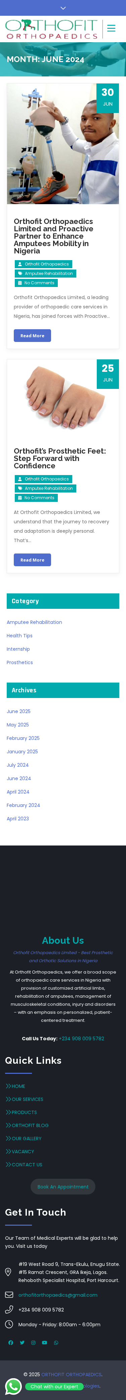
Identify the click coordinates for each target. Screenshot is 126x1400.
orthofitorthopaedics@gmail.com (57, 1295)
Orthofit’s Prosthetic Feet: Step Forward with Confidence (60, 458)
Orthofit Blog (30, 1125)
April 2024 (18, 792)
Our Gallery (27, 1138)
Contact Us (27, 1164)
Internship (18, 649)
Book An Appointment (63, 1186)
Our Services (27, 1099)
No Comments (39, 283)
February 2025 (23, 738)
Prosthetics (20, 662)
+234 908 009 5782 (81, 1038)
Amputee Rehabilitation (49, 273)
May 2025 (18, 724)
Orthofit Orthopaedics (47, 264)
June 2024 (19, 778)
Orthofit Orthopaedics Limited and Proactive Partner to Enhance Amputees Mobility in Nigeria (53, 236)
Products (24, 1112)
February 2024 (23, 805)
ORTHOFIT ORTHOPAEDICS (71, 1374)
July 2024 (18, 765)
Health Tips (20, 635)
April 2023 (18, 818)
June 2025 (19, 711)
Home (18, 1086)
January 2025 (22, 751)
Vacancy (23, 1151)
